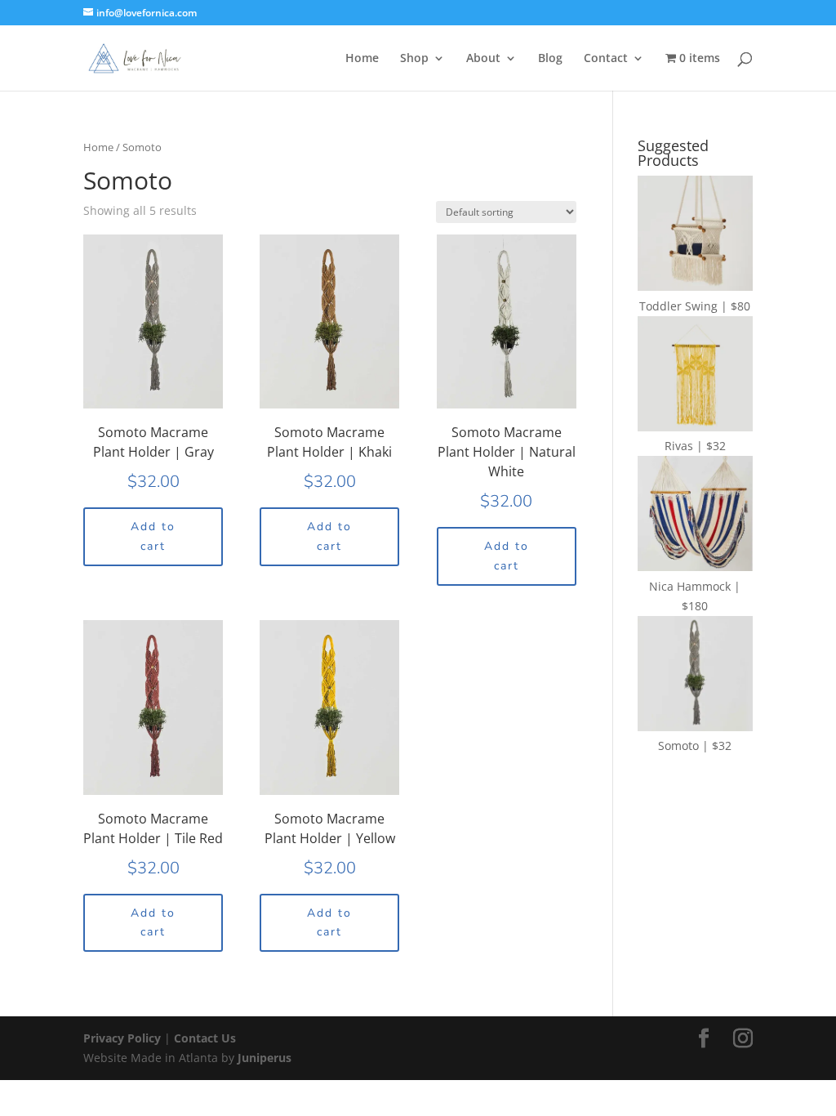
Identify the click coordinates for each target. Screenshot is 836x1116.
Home (362, 58)
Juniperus (264, 1057)
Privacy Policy (123, 1038)
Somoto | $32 (695, 745)
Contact (606, 58)
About (483, 58)
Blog (550, 58)
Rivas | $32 (695, 445)
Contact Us (205, 1038)
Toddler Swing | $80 (694, 306)
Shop (414, 58)
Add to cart (153, 536)
